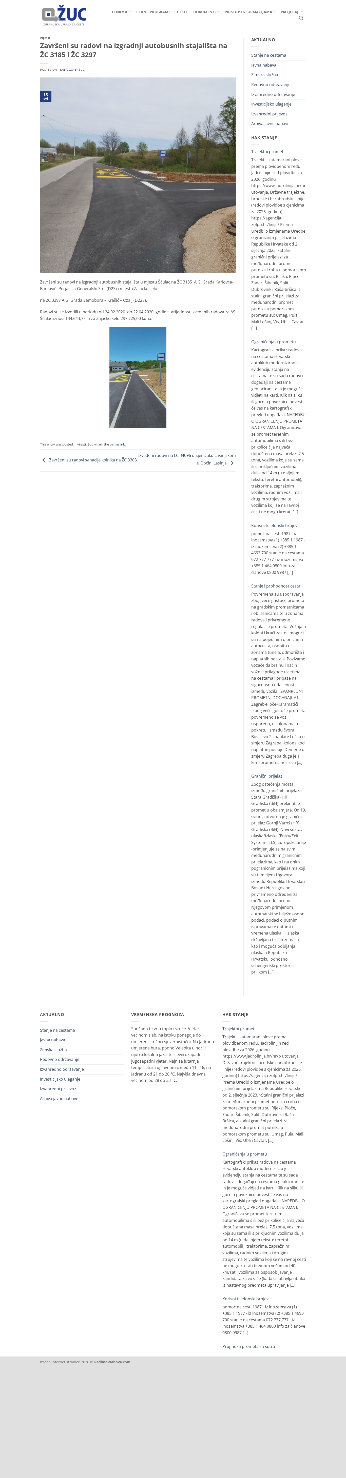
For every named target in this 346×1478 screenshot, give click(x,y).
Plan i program (152, 11)
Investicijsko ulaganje (271, 104)
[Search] (301, 18)
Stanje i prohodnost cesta (275, 586)
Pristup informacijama (248, 11)
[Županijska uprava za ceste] (67, 14)
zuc (82, 69)
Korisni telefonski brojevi (274, 525)
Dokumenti (204, 11)
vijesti (45, 38)
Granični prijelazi (267, 776)
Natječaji (290, 11)
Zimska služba (264, 74)
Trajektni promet (267, 151)
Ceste (182, 12)
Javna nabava (263, 65)
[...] (254, 328)
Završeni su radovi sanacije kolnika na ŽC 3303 (92, 460)
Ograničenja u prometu (273, 342)
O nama (119, 11)
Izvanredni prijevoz (269, 114)
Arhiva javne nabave (270, 123)
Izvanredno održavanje (273, 94)
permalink (117, 444)
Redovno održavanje (271, 84)
